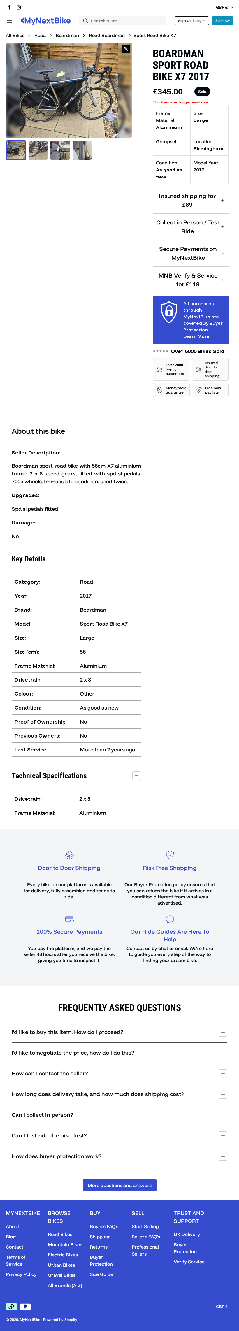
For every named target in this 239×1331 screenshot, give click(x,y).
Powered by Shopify (60, 1319)
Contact (14, 1247)
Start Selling (145, 1226)
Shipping (100, 1236)
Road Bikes (60, 1234)
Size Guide (101, 1274)
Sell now (222, 20)
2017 (199, 170)
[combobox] (122, 20)
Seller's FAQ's (146, 1236)
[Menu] (9, 20)
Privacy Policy (21, 1274)
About (12, 1226)
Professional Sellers (145, 1250)
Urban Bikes (61, 1265)
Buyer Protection (101, 1260)
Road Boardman (107, 35)
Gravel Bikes (61, 1275)
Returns (99, 1247)
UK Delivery (187, 1234)
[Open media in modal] (126, 49)
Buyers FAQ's (104, 1226)
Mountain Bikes (65, 1244)
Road (39, 35)
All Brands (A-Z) (65, 1285)
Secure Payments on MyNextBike (188, 253)
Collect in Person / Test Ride (187, 227)
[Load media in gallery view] (16, 150)
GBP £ (222, 7)
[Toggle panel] (136, 775)
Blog (11, 1236)
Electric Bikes (63, 1255)
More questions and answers (120, 1185)
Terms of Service (15, 1260)
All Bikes (15, 35)
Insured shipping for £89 (187, 200)
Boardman (67, 35)
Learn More (196, 336)
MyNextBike (30, 1319)
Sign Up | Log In (192, 20)
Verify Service (189, 1262)
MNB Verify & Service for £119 (188, 280)
